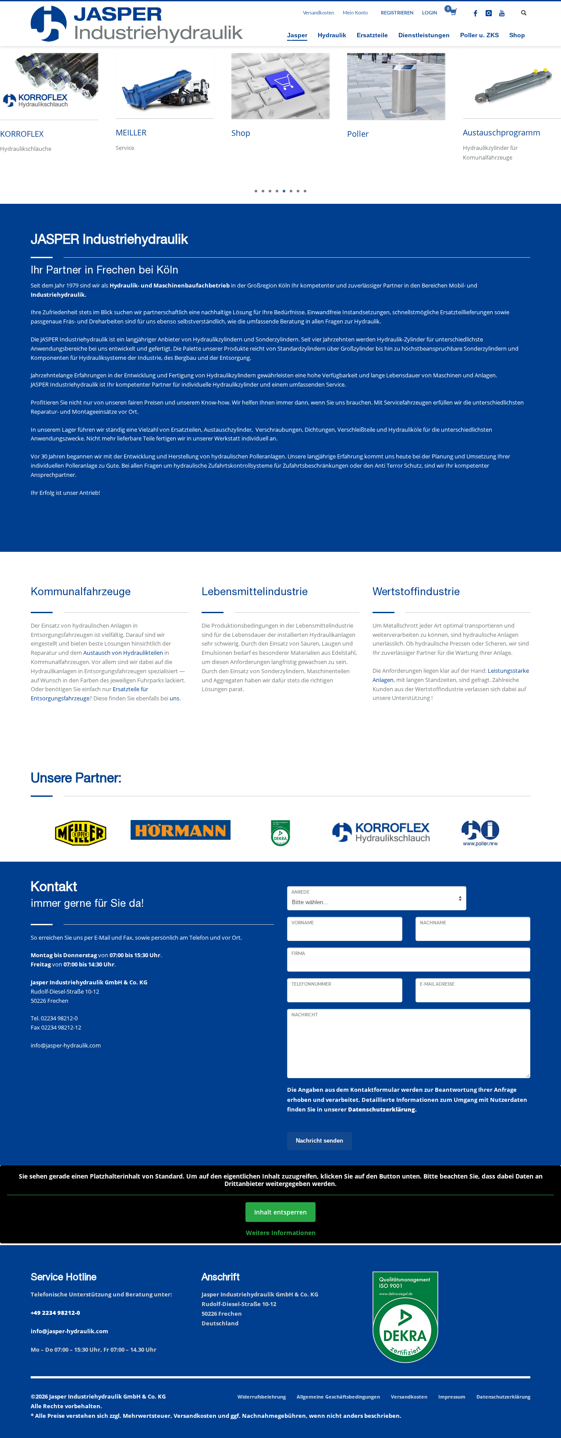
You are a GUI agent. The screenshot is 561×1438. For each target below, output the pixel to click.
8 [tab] (305, 191)
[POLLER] (480, 833)
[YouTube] (501, 13)
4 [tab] (276, 191)
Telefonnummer (311, 984)
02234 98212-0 (59, 1018)
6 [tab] (291, 191)
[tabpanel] (165, 116)
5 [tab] (284, 191)
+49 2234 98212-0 (55, 1313)
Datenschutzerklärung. (382, 1109)
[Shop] (280, 86)
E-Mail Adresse (437, 984)
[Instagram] (488, 13)
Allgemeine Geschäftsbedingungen (338, 1396)
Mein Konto (355, 13)
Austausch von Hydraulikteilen (123, 653)
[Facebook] (475, 13)
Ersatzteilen (186, 429)
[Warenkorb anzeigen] (453, 13)
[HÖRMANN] (181, 830)
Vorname (302, 923)
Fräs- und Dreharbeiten (93, 321)
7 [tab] (298, 191)
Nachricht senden (319, 1140)
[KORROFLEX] (49, 86)
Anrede (300, 892)
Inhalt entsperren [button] (280, 1212)
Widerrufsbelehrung (262, 1396)
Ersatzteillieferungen (466, 312)
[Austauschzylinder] (512, 85)
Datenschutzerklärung (503, 1396)
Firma (298, 954)
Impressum (451, 1396)
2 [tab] (262, 191)
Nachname (433, 923)
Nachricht (304, 1015)
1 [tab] (255, 191)
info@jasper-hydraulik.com (66, 1045)
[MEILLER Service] (165, 85)
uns (174, 698)
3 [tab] (269, 191)
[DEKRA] (280, 833)
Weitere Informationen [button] (281, 1233)
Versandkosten (318, 13)
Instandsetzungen (366, 312)
